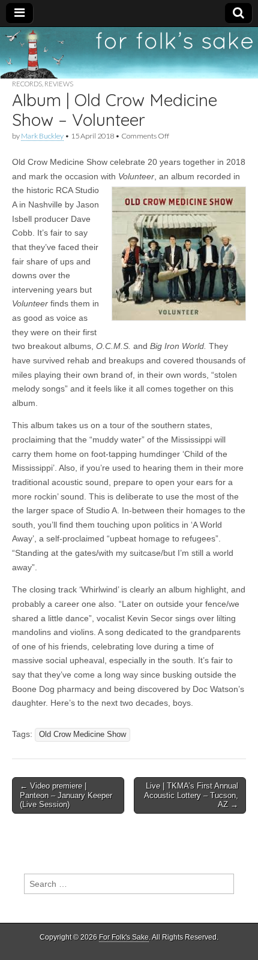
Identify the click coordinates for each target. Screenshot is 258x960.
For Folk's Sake (124, 937)
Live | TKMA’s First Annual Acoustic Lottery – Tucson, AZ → (191, 795)
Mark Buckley (42, 135)
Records (27, 84)
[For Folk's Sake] (129, 53)
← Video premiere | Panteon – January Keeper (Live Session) (66, 795)
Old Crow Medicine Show (82, 734)
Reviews (58, 84)
